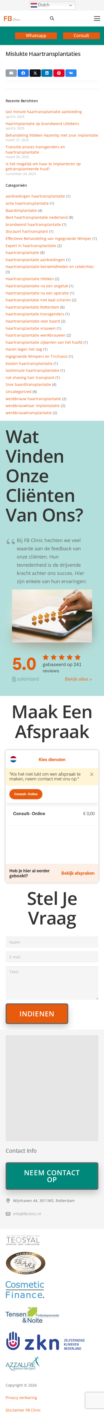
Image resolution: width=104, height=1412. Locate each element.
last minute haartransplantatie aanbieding (44, 111)
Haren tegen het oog (24, 349)
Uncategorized (18, 391)
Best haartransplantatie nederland (37, 217)
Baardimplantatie (21, 210)
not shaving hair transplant (30, 377)
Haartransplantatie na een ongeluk (37, 285)
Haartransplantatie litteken (30, 278)
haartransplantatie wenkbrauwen (36, 335)
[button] (52, 18)
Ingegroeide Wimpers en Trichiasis (37, 356)
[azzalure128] (52, 1363)
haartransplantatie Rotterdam (32, 307)
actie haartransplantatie (27, 203)
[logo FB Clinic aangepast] (12, 18)
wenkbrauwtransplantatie (29, 412)
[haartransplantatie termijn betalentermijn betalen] (52, 1289)
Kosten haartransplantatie (29, 363)
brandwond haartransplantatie (33, 224)
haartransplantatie (22, 252)
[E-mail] (11, 73)
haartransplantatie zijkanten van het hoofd (44, 342)
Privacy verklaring (21, 1397)
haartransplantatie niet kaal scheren (38, 299)
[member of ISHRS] (52, 1263)
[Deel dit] (23, 73)
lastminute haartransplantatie (32, 370)
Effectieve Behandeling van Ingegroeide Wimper (48, 238)
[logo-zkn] (52, 1341)
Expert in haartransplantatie (31, 245)
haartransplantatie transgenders (35, 313)
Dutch (43, 5)
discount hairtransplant (27, 231)
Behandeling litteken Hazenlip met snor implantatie (52, 135)
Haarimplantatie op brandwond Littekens (42, 123)
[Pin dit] (59, 73)
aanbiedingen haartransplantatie (35, 196)
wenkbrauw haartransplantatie (33, 398)
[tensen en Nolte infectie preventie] (52, 1314)
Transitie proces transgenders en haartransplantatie (35, 149)
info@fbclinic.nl (27, 1213)
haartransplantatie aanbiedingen (35, 259)
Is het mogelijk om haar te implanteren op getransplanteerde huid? (43, 166)
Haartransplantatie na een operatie (37, 293)
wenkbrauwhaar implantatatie (33, 405)
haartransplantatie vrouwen (31, 328)
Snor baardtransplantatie (28, 384)
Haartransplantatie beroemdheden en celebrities (50, 266)
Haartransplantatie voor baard (33, 321)
